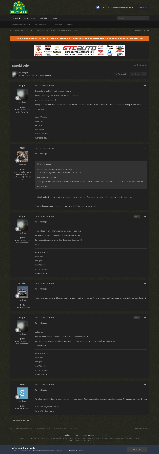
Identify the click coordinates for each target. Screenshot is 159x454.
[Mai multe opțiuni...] (144, 85)
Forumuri (16, 18)
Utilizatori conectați (42, 24)
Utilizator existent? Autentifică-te (117, 7)
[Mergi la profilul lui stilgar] (15, 74)
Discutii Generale (44, 75)
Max (22, 147)
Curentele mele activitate (19, 24)
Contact (55, 18)
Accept (138, 449)
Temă (76, 435)
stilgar (25, 72)
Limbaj (67, 435)
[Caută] (146, 18)
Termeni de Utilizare (76, 451)
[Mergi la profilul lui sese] (22, 393)
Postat (44, 85)
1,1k (23, 305)
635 (23, 406)
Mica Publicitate (30, 18)
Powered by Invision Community (79, 440)
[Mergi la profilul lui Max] (22, 156)
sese (22, 384)
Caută (80, 24)
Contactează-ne (88, 435)
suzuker (22, 283)
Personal (70, 24)
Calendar (43, 18)
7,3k (23, 169)
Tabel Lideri (58, 24)
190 (23, 107)
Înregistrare (142, 7)
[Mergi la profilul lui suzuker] (22, 292)
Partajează (121, 74)
